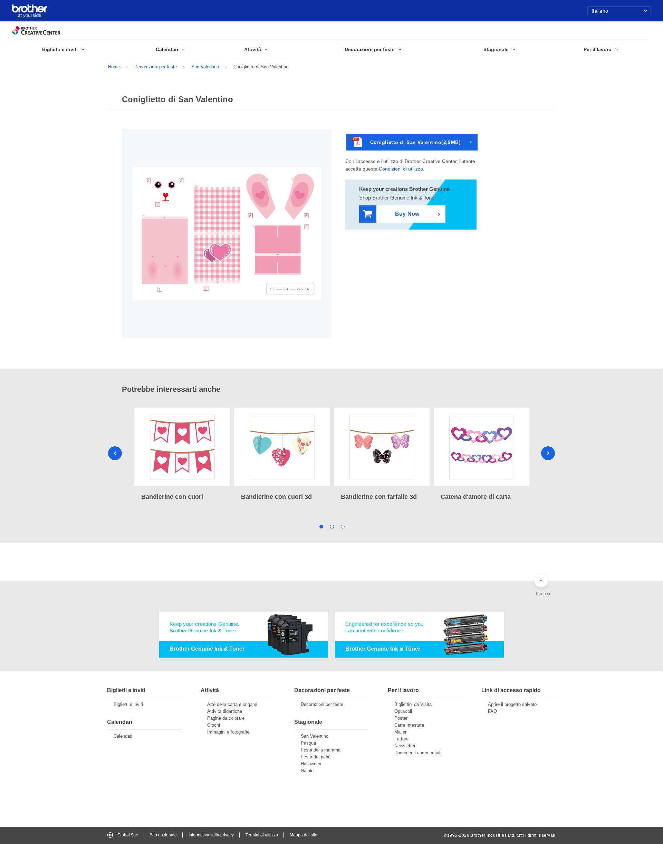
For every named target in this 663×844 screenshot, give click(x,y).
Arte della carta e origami (232, 704)
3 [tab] (342, 526)
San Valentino (205, 66)
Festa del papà (315, 756)
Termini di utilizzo (262, 835)
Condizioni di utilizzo (401, 169)
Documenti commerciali (417, 752)
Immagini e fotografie (228, 732)
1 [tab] (321, 526)
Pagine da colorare (225, 718)
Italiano (600, 10)
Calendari (123, 736)
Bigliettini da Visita (413, 704)
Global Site (127, 835)
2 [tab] (332, 526)
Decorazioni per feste (155, 66)
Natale (307, 770)
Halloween (311, 763)
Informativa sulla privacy (211, 835)
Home (114, 66)
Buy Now (407, 214)
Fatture (401, 738)
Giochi (213, 725)
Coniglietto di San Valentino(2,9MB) (415, 142)
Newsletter (404, 745)
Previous (115, 453)
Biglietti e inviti (128, 704)
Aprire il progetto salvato (512, 704)
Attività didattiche (224, 711)
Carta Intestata (409, 725)
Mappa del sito (303, 835)
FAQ (492, 711)
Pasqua (308, 743)
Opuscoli (403, 711)
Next (548, 453)
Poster (400, 718)
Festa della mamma (320, 750)
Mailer (400, 732)
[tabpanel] (182, 455)
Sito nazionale (163, 835)
